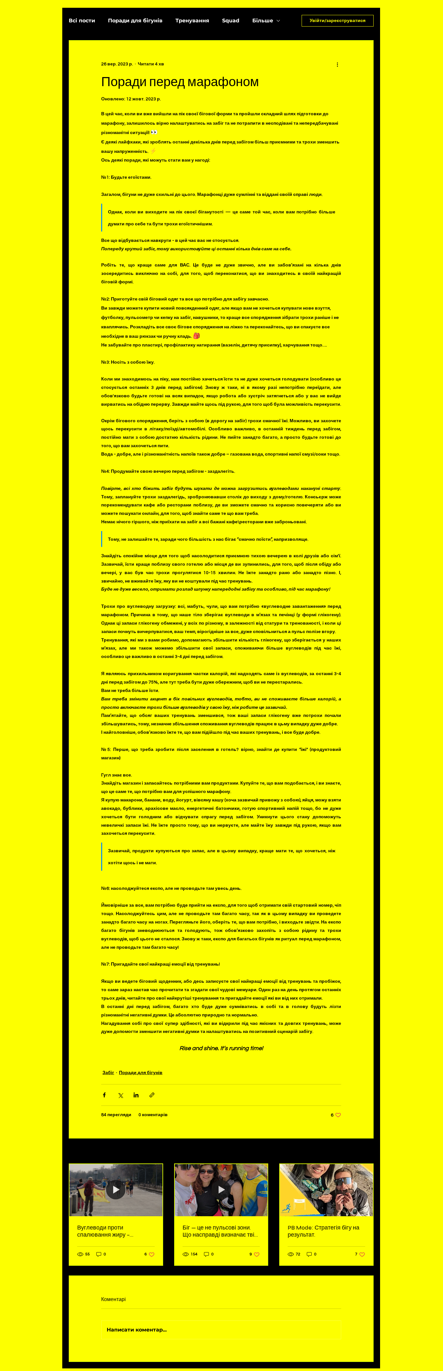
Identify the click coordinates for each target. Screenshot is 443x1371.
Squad (230, 20)
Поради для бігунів (135, 20)
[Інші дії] (337, 64)
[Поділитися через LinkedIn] (136, 1095)
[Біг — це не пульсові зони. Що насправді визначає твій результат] (221, 1190)
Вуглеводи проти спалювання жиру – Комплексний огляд (103, 1231)
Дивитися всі (358, 1151)
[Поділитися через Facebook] (104, 1095)
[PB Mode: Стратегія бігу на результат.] (326, 1190)
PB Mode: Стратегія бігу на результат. (323, 1231)
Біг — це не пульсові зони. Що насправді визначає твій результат (220, 1231)
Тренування (192, 20)
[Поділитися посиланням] (152, 1095)
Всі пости (82, 20)
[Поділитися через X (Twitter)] (120, 1095)
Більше (262, 20)
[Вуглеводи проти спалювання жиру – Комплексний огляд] (115, 1190)
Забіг (108, 1073)
